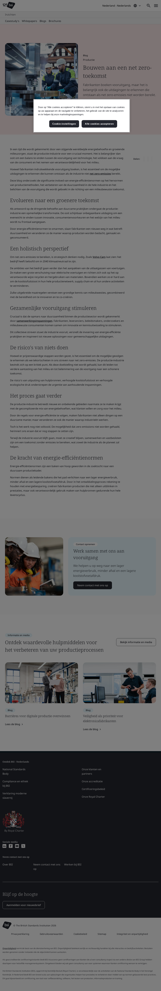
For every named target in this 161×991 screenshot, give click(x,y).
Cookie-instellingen (64, 123)
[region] (81, 115)
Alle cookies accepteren (99, 123)
